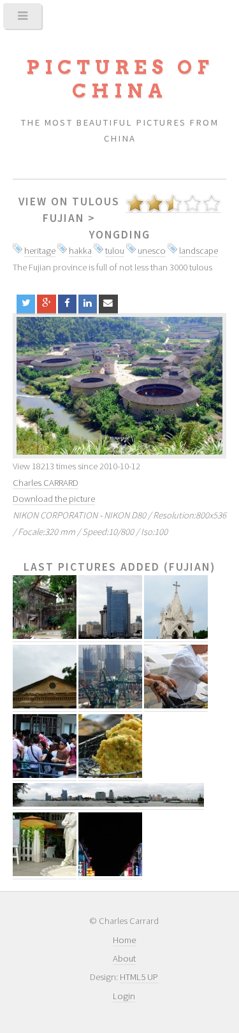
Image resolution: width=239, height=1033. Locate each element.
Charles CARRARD (45, 482)
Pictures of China (120, 79)
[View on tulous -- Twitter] (26, 304)
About (124, 958)
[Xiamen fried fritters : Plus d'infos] (110, 775)
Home (124, 940)
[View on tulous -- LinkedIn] (87, 304)
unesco (152, 250)
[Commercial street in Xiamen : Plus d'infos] (110, 873)
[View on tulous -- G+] (46, 304)
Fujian (63, 218)
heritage (39, 250)
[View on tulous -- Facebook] (67, 304)
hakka (80, 250)
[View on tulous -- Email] (108, 304)
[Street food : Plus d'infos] (176, 706)
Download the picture (54, 498)
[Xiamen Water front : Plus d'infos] (110, 636)
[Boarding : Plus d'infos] (44, 775)
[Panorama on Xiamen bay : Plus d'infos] (108, 804)
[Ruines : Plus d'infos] (44, 706)
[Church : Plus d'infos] (176, 636)
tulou (114, 250)
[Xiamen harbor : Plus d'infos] (110, 706)
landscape (198, 250)
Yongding (119, 235)
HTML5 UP (139, 977)
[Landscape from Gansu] (119, 386)
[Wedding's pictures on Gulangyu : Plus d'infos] (44, 873)
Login (124, 996)
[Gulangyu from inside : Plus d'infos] (44, 636)
